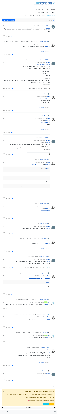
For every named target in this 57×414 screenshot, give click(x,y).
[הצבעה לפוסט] (9, 36)
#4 (3, 96)
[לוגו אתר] (44, 3)
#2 (3, 44)
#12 (3, 275)
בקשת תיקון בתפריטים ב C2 (35, 164)
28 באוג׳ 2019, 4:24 (40, 316)
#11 (3, 259)
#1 (3, 25)
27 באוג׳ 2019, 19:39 (38, 259)
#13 (3, 302)
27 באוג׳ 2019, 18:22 (39, 118)
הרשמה (51, 404)
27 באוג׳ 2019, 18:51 (40, 241)
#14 (3, 316)
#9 (3, 226)
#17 (3, 373)
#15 (3, 335)
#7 (3, 162)
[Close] (3, 391)
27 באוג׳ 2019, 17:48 (39, 44)
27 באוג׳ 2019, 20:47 (39, 275)
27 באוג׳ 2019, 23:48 (36, 302)
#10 (3, 241)
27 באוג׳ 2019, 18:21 (40, 96)
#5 (3, 118)
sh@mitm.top (41, 51)
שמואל (48, 44)
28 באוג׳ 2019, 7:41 (39, 373)
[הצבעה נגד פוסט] (4, 36)
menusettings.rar (41, 64)
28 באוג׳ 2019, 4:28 (40, 350)
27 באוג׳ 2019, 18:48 (38, 226)
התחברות (46, 404)
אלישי (49, 302)
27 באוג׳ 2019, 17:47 (38, 25)
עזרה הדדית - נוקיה (51, 15)
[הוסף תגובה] (12, 36)
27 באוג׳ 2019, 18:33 (39, 206)
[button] (54, 411)
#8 (3, 206)
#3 (3, 62)
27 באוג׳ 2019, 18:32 (39, 162)
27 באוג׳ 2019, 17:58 (38, 62)
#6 (3, 140)
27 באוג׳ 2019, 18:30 (38, 140)
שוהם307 (48, 25)
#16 (3, 350)
